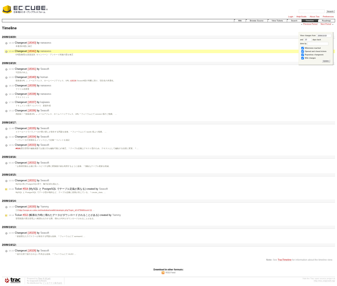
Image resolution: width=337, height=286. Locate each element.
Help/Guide (301, 16)
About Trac (315, 16)
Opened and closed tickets (315, 51)
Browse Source (256, 21)
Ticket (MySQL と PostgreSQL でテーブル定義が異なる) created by (58, 188)
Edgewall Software (38, 281)
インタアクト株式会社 (52, 283)
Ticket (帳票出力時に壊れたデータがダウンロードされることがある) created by (65, 215)
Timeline (310, 21)
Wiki (240, 21)
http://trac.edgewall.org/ (324, 281)
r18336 (73, 81)
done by (303, 44)
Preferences (328, 16)
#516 (18, 148)
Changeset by (30, 42)
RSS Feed (170, 272)
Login (290, 16)
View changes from (308, 36)
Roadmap (326, 21)
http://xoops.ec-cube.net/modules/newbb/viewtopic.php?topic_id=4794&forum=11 (55, 210)
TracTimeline (285, 259)
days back (316, 40)
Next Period (326, 24)
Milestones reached (312, 48)
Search (294, 21)
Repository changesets (314, 55)
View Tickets (277, 21)
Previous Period (310, 24)
